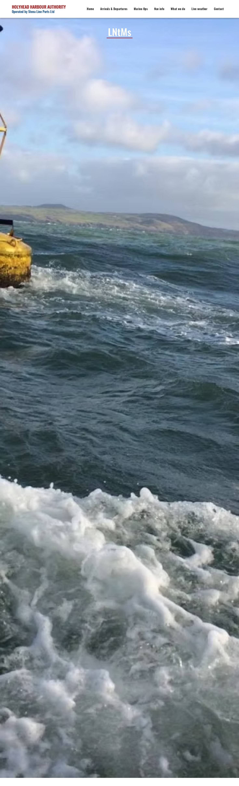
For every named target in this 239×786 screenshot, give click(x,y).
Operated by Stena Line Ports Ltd (33, 11)
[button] (114, 9)
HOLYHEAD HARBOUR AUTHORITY (39, 7)
